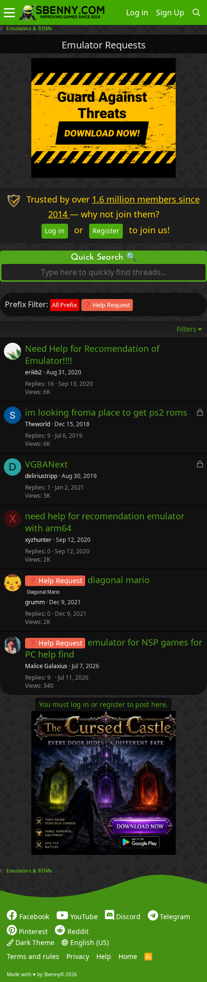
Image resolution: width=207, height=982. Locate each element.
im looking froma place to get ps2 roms (106, 412)
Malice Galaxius (46, 666)
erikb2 (33, 372)
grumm (35, 602)
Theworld (37, 424)
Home (127, 956)
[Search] (196, 12)
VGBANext (46, 464)
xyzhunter (38, 540)
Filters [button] (186, 329)
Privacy (77, 956)
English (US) (88, 941)
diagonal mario (119, 580)
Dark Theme (33, 941)
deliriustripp (41, 476)
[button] (9, 12)
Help (103, 956)
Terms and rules (33, 956)
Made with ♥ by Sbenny (42, 973)
